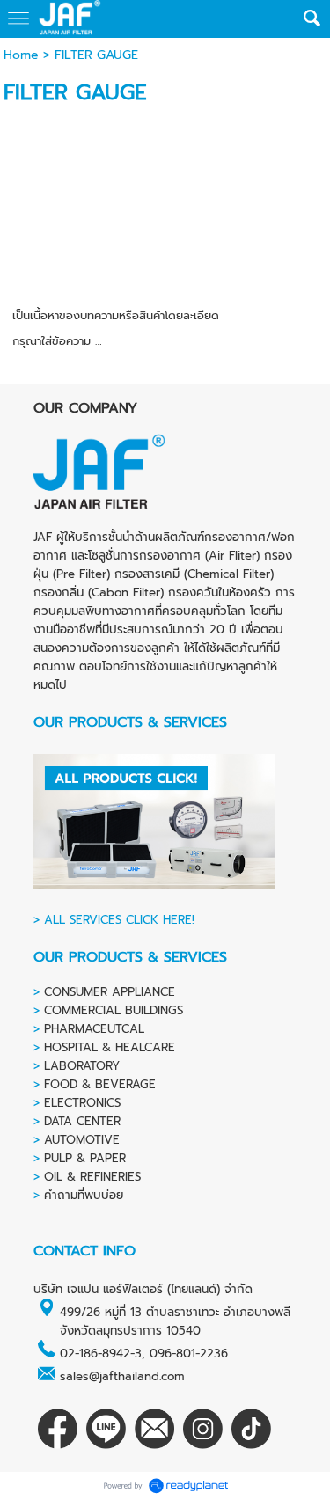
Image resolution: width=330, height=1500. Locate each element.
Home (21, 55)
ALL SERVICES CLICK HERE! (119, 920)
